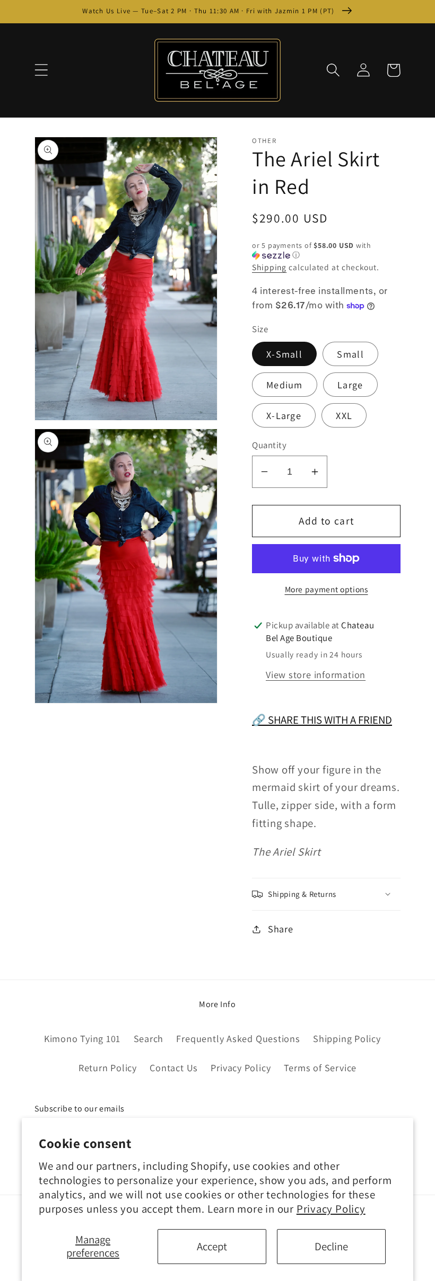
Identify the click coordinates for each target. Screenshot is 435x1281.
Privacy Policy (331, 1209)
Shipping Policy (347, 1038)
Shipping (269, 267)
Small (350, 354)
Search (149, 1038)
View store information (316, 674)
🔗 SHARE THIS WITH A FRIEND (322, 720)
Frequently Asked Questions (238, 1038)
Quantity (269, 445)
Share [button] (280, 928)
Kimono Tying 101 (82, 1038)
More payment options (326, 589)
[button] (41, 70)
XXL (344, 415)
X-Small (284, 354)
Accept (212, 1246)
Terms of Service (320, 1067)
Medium (284, 384)
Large (350, 384)
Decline (331, 1246)
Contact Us (174, 1067)
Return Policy (108, 1067)
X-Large (283, 415)
